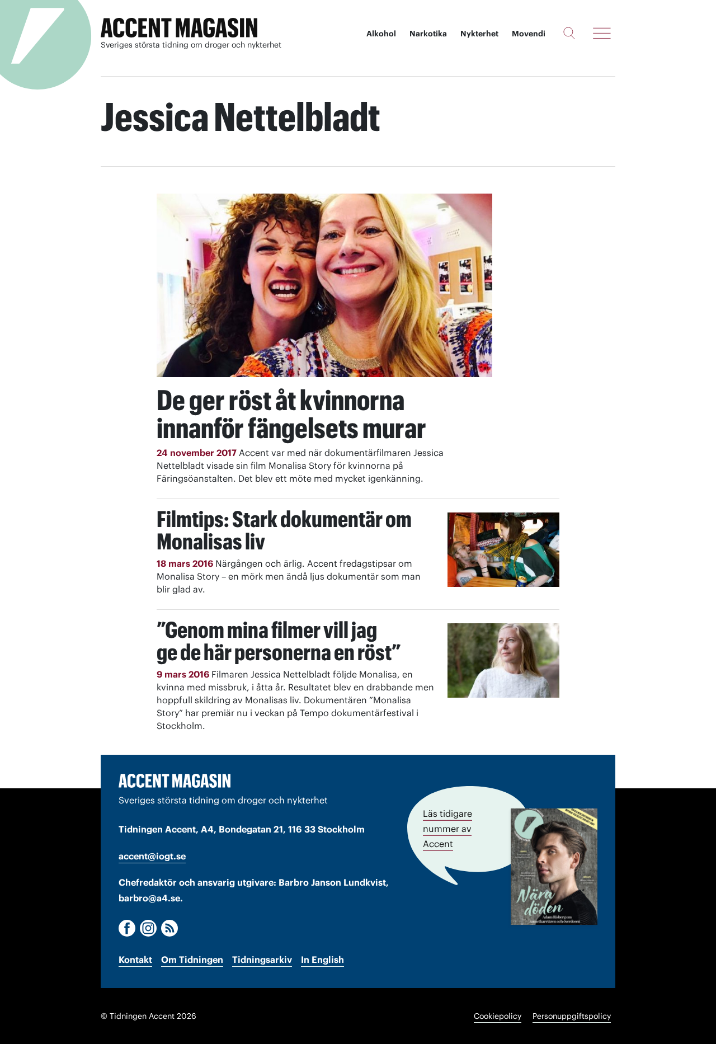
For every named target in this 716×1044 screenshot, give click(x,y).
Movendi (528, 34)
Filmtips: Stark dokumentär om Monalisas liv (284, 530)
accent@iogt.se (152, 856)
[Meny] (601, 33)
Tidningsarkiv (262, 959)
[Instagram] (148, 928)
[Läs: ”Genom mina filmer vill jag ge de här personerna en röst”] (503, 660)
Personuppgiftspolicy (572, 1016)
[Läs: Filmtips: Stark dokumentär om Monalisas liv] (503, 549)
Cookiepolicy (497, 1016)
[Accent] (174, 780)
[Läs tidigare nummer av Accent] (554, 866)
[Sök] (569, 33)
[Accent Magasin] (179, 28)
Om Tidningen (192, 959)
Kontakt (135, 959)
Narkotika (428, 34)
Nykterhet (479, 34)
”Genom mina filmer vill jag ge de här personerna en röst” (279, 641)
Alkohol (381, 34)
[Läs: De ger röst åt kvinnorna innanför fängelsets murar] (324, 285)
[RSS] (169, 928)
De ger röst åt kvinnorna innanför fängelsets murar (291, 414)
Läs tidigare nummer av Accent (447, 828)
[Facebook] (127, 928)
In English (322, 959)
